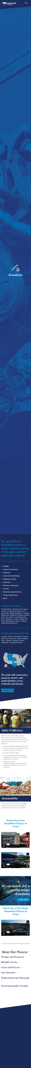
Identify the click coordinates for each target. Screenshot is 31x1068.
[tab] (5, 1034)
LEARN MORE (23, 900)
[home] (8, 3)
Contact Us (7, 690)
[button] (27, 3)
